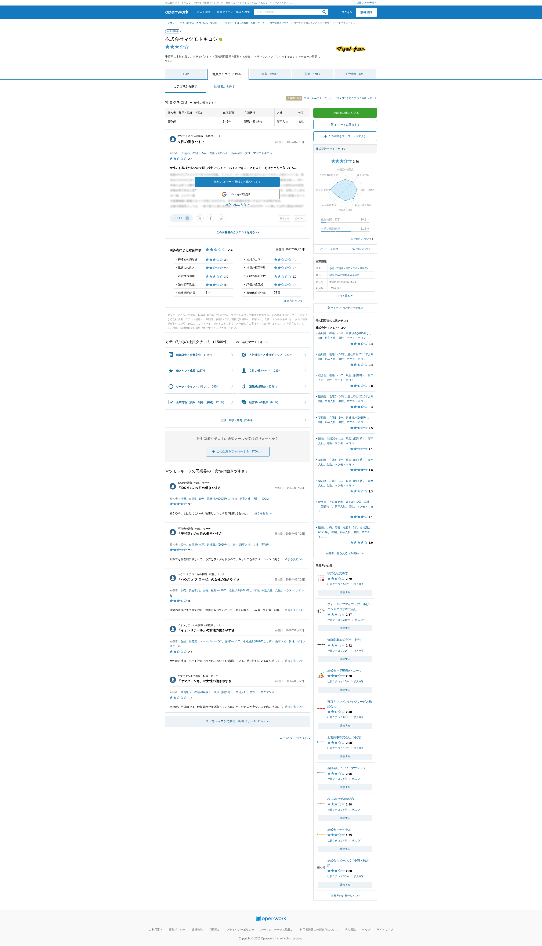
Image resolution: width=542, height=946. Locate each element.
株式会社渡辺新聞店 (340, 799)
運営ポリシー (177, 929)
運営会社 (197, 929)
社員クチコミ (228, 74)
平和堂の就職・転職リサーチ (194, 528)
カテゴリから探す (185, 86)
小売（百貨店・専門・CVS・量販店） (200, 23)
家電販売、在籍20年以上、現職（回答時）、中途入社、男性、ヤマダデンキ (227, 692)
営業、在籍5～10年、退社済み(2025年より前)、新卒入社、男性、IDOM (225, 498)
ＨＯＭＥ (169, 23)
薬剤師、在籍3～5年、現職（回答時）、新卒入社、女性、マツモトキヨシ (226, 153)
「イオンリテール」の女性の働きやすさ (206, 630)
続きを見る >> (263, 513)
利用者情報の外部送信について (319, 929)
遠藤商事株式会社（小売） (345, 639)
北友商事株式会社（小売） (345, 737)
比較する (345, 592)
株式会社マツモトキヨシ (191, 39)
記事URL (299, 218)
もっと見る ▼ (345, 295)
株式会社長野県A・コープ (344, 670)
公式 (221, 39)
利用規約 (214, 929)
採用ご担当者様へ (367, 2)
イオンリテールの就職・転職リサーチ (199, 625)
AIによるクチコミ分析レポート (359, 98)
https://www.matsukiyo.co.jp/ (344, 275)
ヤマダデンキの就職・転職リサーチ (198, 676)
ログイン (347, 12)
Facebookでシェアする (210, 218)
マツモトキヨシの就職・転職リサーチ (245, 23)
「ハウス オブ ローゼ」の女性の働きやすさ (209, 579)
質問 (312, 74)
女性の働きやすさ (279, 23)
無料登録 (366, 12)
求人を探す (204, 12)
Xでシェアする (199, 218)
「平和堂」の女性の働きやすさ (200, 533)
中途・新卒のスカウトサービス (313, 98)
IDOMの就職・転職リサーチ (194, 482)
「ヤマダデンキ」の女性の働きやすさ (205, 681)
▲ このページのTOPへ (294, 738)
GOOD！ (180, 218)
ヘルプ (366, 929)
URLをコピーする (221, 218)
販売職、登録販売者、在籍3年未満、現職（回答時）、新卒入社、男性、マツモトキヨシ (345, 506)
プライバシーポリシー (240, 929)
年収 (270, 74)
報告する (284, 218)
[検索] (324, 12)
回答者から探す (224, 86)
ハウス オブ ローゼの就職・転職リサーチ (201, 574)
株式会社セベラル (339, 829)
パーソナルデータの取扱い (276, 929)
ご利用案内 (156, 929)
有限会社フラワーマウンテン (346, 768)
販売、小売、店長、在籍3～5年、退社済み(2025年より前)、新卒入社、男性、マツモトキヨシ (345, 532)
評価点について (293, 300)
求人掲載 (350, 929)
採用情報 (355, 74)
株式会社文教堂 (337, 573)
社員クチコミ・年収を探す (233, 12)
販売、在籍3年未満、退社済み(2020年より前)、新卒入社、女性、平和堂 (225, 544)
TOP (186, 74)
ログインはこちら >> (237, 204)
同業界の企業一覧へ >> (345, 895)
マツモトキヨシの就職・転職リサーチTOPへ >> (238, 721)
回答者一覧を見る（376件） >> (345, 553)
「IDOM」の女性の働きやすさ (199, 488)
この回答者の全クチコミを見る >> (237, 232)
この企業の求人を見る (345, 112)
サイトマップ (385, 929)
